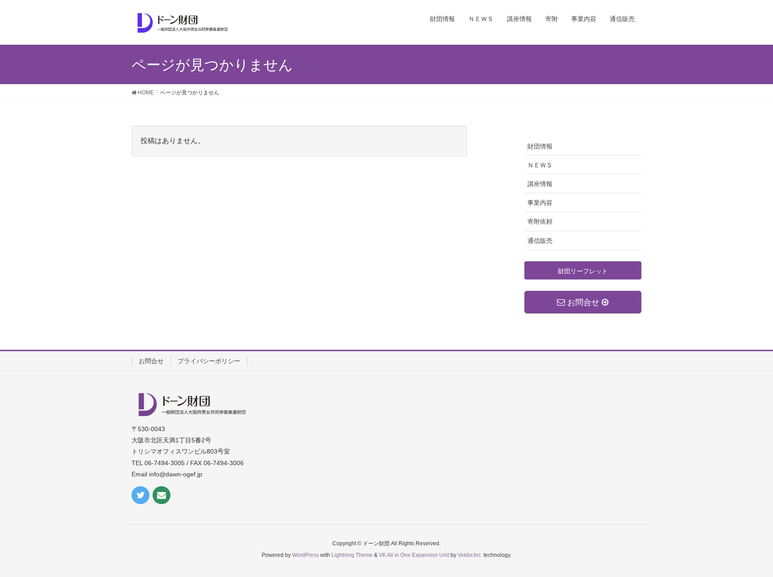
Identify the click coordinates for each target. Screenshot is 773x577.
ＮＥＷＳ (539, 165)
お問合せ (151, 361)
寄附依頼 (539, 221)
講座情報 (539, 183)
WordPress (305, 555)
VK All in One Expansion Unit (414, 555)
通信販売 (539, 240)
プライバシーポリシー (209, 361)
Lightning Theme (352, 555)
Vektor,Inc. (470, 555)
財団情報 (539, 146)
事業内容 (539, 202)
